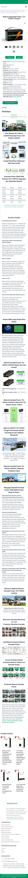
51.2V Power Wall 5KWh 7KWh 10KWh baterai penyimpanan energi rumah (20, 788)
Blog (2, 850)
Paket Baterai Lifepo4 (15, 11)
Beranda (3, 11)
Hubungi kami (17, 96)
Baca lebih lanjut (21, 793)
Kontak (3, 852)
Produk (7, 11)
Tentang (3, 848)
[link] (17, 819)
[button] (26, 2)
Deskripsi (4, 107)
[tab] (14, 107)
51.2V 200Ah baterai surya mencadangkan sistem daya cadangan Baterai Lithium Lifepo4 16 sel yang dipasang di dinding (20, 757)
